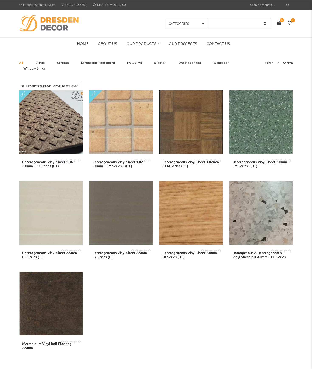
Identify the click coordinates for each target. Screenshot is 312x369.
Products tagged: (52, 86)
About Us (107, 44)
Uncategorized (189, 62)
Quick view (56, 159)
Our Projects (183, 44)
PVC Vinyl (134, 62)
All (21, 62)
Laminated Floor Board (98, 62)
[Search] (288, 5)
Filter (269, 63)
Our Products (141, 44)
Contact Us (218, 44)
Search (288, 63)
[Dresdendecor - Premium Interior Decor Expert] (49, 23)
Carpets (63, 62)
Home (83, 44)
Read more (46, 159)
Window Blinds (34, 68)
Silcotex (160, 62)
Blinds (40, 62)
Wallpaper (221, 62)
